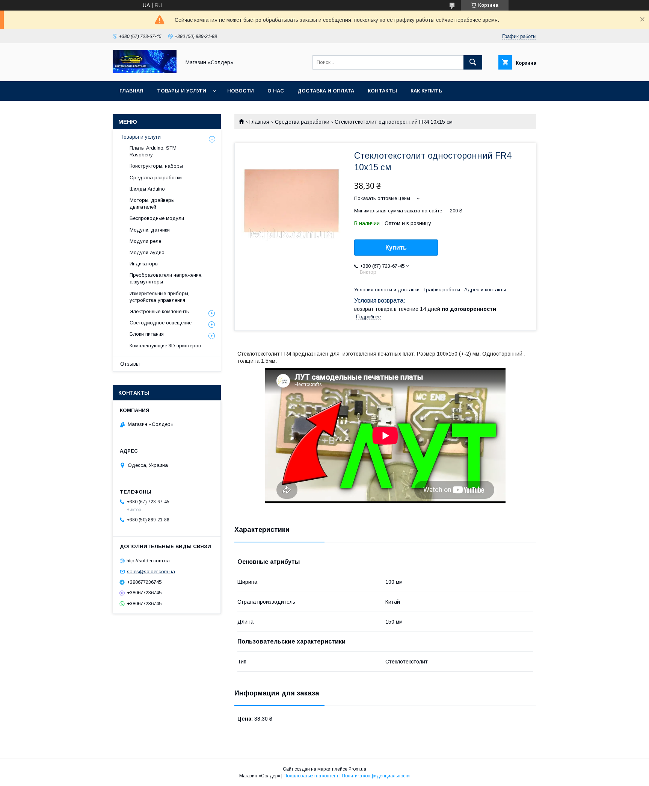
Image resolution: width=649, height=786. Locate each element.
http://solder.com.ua (148, 560)
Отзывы (130, 364)
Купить (396, 247)
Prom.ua (357, 769)
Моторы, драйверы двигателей (152, 203)
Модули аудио (147, 252)
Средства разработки (302, 122)
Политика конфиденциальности (376, 775)
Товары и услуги (181, 91)
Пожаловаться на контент (311, 775)
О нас (275, 91)
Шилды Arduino (147, 189)
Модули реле (145, 241)
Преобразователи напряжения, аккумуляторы (166, 278)
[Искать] (472, 62)
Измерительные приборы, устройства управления (159, 297)
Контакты (382, 91)
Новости (240, 91)
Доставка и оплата (325, 91)
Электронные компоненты (160, 311)
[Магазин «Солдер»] (145, 71)
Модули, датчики (150, 230)
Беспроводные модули (157, 218)
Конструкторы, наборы (156, 166)
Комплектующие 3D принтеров (165, 345)
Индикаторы (144, 264)
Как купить (426, 91)
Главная (131, 91)
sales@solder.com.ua (151, 571)
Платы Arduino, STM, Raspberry (154, 151)
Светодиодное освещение (161, 323)
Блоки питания (147, 334)
